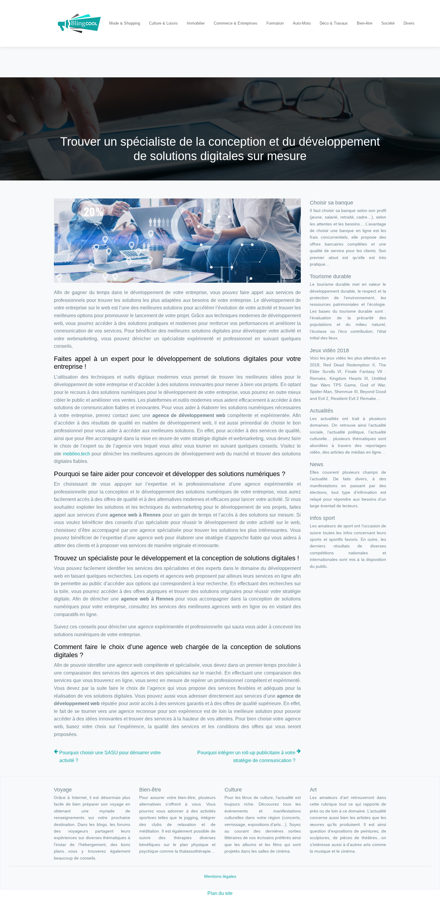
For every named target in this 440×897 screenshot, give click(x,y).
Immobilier (196, 23)
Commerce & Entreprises (235, 23)
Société (388, 23)
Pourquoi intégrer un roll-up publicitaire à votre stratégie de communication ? (246, 756)
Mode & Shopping (124, 23)
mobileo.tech (76, 453)
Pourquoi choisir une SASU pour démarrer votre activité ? (110, 756)
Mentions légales (220, 876)
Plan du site (220, 893)
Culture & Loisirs (163, 23)
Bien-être (364, 23)
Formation (275, 23)
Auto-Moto (302, 23)
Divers (409, 23)
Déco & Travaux (334, 23)
